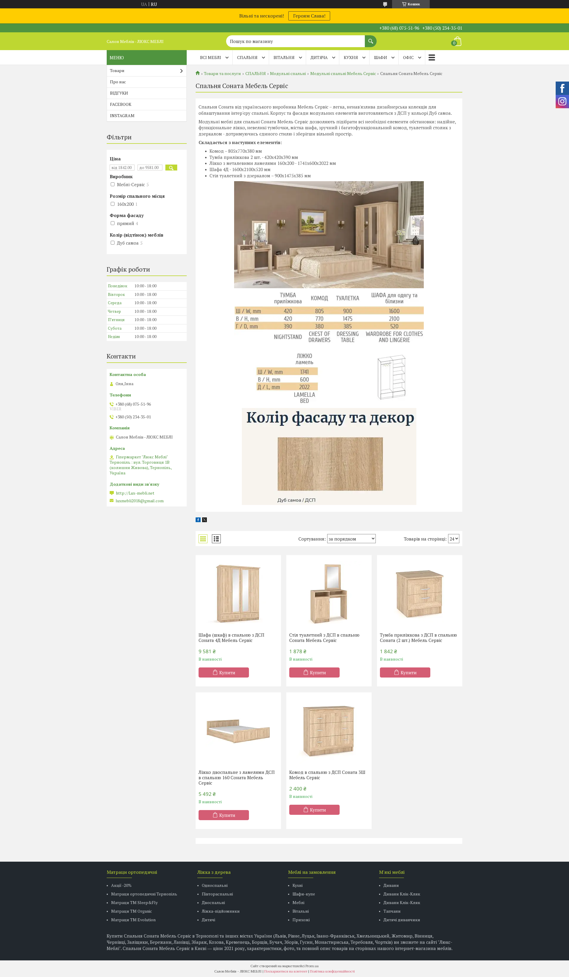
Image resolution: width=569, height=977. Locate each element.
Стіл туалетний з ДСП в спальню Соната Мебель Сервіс (324, 637)
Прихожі (301, 919)
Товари (117, 70)
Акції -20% (121, 885)
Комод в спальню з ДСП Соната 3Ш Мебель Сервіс (327, 774)
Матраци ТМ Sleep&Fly (134, 902)
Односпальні (215, 885)
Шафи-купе (304, 894)
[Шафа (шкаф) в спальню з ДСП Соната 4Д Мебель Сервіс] (238, 593)
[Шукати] (371, 38)
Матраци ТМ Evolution (133, 919)
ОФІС (408, 57)
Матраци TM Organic (131, 911)
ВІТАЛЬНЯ (284, 57)
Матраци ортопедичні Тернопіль (144, 894)
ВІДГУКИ (119, 93)
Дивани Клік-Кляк (401, 894)
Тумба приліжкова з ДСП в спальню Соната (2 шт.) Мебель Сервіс (418, 637)
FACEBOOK (120, 104)
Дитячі (208, 919)
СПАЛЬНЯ (247, 57)
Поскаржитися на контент (285, 971)
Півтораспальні (217, 894)
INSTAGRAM (122, 115)
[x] (204, 520)
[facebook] (198, 520)
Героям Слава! (309, 15)
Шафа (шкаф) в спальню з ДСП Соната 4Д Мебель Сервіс (231, 637)
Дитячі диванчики (401, 919)
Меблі (298, 902)
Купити (227, 672)
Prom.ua (312, 966)
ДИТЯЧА (319, 57)
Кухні (298, 885)
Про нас (118, 82)
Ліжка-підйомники (221, 911)
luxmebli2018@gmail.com (140, 500)
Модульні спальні (288, 73)
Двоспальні (213, 902)
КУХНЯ (351, 57)
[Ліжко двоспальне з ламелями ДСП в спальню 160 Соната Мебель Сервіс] (238, 731)
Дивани (391, 885)
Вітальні (301, 911)
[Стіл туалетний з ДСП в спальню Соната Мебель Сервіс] (329, 593)
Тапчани (392, 911)
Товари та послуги (222, 73)
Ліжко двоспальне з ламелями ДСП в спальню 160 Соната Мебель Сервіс (237, 777)
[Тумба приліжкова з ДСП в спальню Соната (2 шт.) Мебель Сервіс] (419, 593)
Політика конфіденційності (332, 971)
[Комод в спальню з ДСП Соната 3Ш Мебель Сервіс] (329, 731)
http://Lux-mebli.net (135, 493)
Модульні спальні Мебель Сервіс (343, 73)
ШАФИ (380, 57)
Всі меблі (210, 57)
